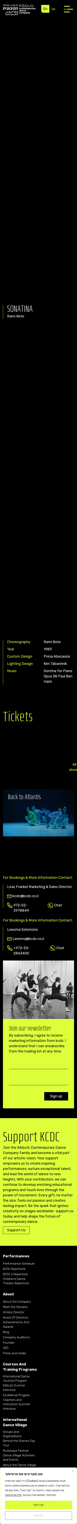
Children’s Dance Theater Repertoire (16, 1281)
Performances (16, 1256)
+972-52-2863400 (21, 948)
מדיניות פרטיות (13, 1495)
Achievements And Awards (16, 1324)
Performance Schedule (19, 1263)
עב (53, 9)
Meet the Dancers (15, 1307)
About (8, 1294)
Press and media (14, 1353)
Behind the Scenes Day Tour (19, 1443)
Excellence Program (16, 1395)
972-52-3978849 (21, 905)
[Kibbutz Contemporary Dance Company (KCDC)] (19, 9)
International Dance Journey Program (16, 1379)
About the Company (17, 1301)
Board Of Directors (15, 1317)
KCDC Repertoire (14, 1269)
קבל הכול (38, 1505)
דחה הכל (38, 1515)
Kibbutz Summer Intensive (14, 1388)
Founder (8, 1342)
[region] (38, 1496)
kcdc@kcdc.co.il (25, 896)
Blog (6, 1332)
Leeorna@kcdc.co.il (28, 939)
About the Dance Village (19, 1465)
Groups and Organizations (12, 1434)
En (45, 9)
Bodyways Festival (15, 1450)
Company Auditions (16, 1337)
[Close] (72, 1471)
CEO (5, 1348)
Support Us (16, 1230)
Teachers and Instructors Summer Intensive (16, 1404)
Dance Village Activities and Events (19, 1458)
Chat (58, 905)
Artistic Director (13, 1312)
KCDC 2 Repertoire (15, 1274)
